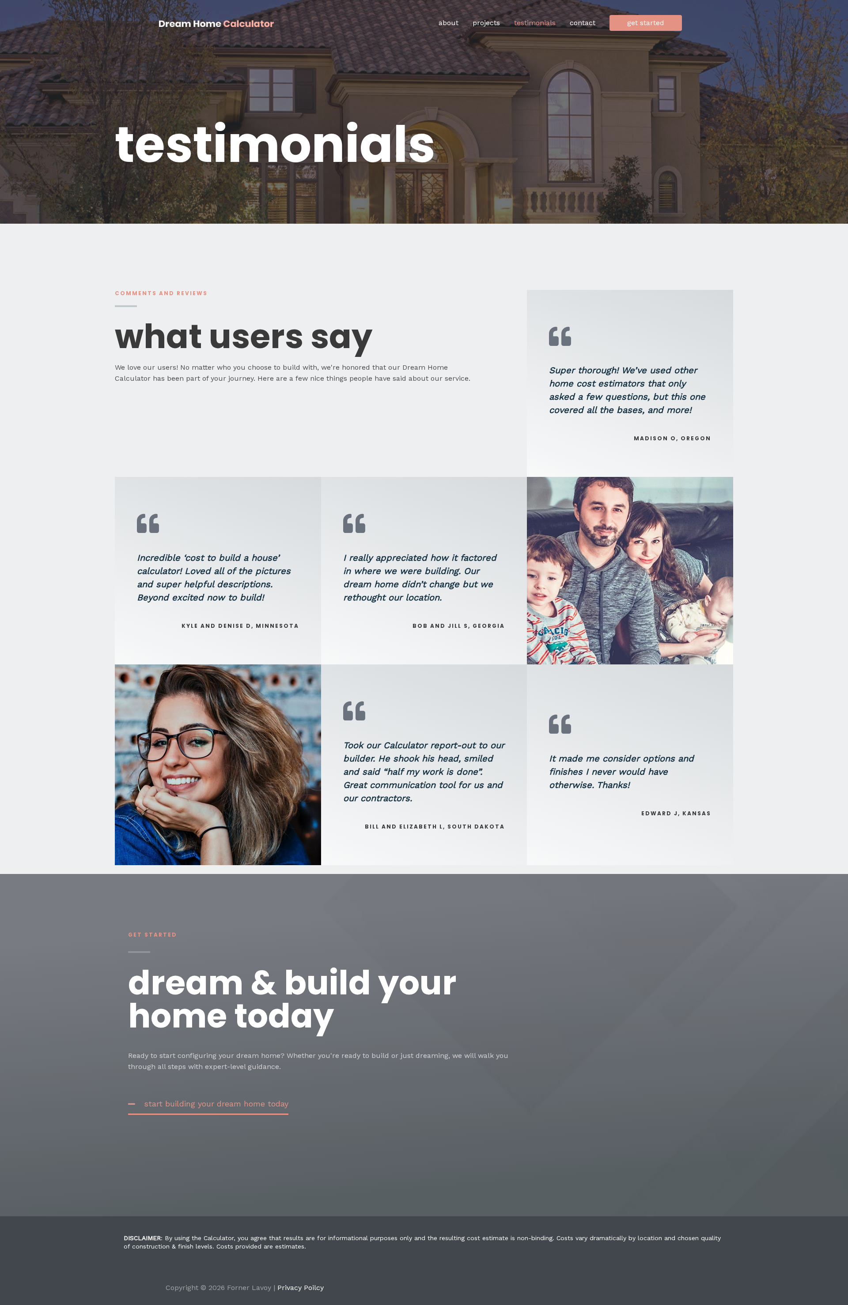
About (448, 23)
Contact (582, 23)
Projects (486, 23)
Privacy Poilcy (300, 1287)
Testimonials (535, 23)
